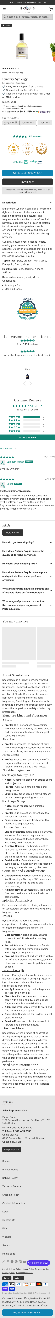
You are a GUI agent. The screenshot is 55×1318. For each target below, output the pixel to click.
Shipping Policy (11, 1194)
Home (4, 72)
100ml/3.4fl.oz (10, 123)
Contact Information (13, 1203)
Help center (13, 532)
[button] (27, 111)
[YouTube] (24, 1263)
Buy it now (27, 181)
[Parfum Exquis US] (27, 9)
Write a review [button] (27, 437)
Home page (8, 1253)
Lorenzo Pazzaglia (13, 970)
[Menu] (5, 9)
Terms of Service (11, 1186)
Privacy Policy (10, 1169)
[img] (27, 340)
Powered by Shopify (10, 1293)
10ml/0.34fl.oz (28, 123)
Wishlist (6, 1236)
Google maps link (11, 1149)
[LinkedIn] (20, 1263)
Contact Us (8, 1219)
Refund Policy (10, 1177)
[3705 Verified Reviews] (27, 320)
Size (11, 118)
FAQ (4, 1228)
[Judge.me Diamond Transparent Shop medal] (13, 149)
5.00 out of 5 (35, 406)
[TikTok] (3, 1263)
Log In (5, 1211)
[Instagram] (7, 1263)
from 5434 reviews (27, 344)
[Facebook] (12, 1263)
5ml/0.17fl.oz (44, 123)
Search (6, 1161)
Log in (7, 1278)
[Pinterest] (16, 1263)
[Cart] (50, 9)
